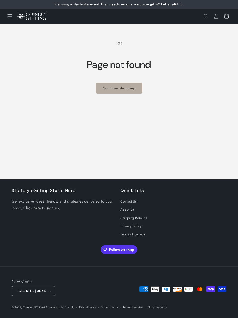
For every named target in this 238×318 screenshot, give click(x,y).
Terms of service (133, 307)
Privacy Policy (131, 226)
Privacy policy (109, 307)
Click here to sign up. (41, 208)
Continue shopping (119, 88)
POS (37, 307)
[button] (10, 16)
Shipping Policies (133, 218)
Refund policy (87, 307)
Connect (28, 307)
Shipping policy (157, 307)
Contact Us (128, 201)
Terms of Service (133, 234)
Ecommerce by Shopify (60, 307)
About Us (127, 209)
